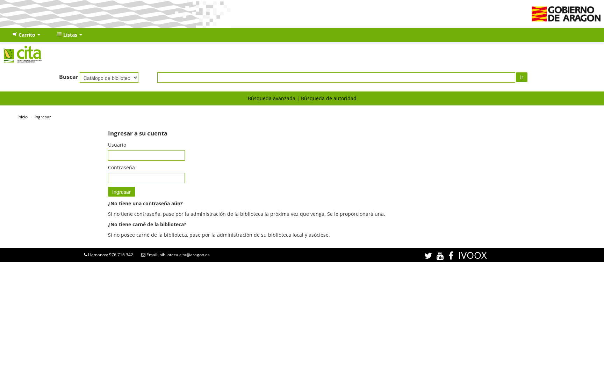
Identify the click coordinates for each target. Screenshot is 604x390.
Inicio (22, 116)
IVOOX (472, 255)
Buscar (68, 76)
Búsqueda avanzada (271, 98)
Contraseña (121, 167)
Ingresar (43, 116)
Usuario (117, 144)
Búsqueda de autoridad (329, 98)
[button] (26, 35)
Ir (521, 77)
